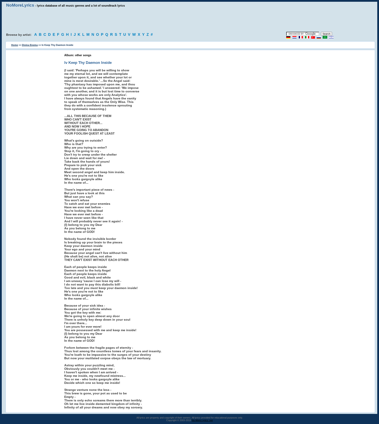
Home (14, 45)
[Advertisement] (189, 20)
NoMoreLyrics (20, 5)
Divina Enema (30, 45)
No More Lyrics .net (202, 420)
